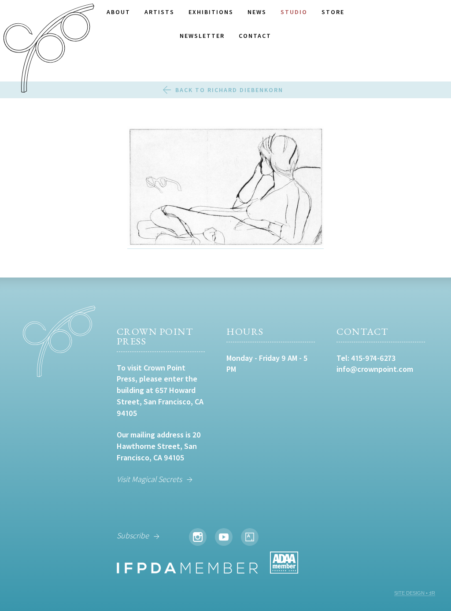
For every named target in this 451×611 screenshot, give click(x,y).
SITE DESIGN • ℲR (414, 593)
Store (333, 12)
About (118, 12)
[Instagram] (198, 537)
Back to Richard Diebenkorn (229, 90)
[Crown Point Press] (49, 49)
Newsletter (202, 36)
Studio (294, 12)
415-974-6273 (373, 358)
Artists (159, 12)
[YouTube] (224, 537)
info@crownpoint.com (374, 369)
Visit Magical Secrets (149, 479)
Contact (255, 36)
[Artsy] (250, 537)
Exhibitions (211, 12)
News (257, 12)
